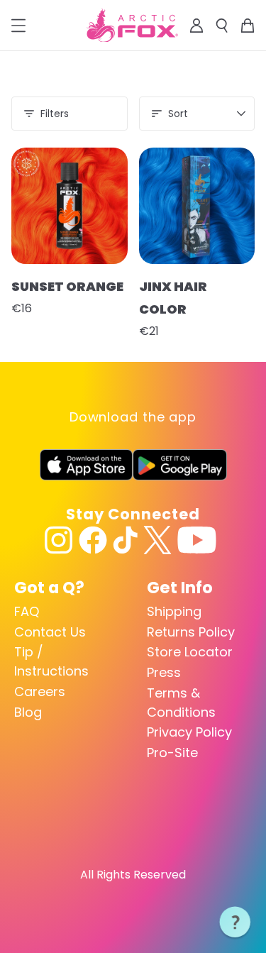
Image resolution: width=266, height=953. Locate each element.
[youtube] (196, 540)
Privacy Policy (189, 732)
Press (164, 672)
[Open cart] (247, 25)
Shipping (174, 611)
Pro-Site (172, 752)
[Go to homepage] (132, 26)
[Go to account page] (196, 25)
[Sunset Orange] (69, 206)
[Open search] (222, 25)
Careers (39, 691)
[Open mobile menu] (18, 25)
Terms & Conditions (181, 702)
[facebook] (93, 540)
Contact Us (50, 632)
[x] (157, 540)
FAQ (26, 611)
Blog (28, 712)
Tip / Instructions (51, 661)
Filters (54, 113)
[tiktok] (125, 540)
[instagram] (59, 540)
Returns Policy (191, 632)
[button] (235, 922)
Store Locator (190, 652)
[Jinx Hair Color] (197, 206)
